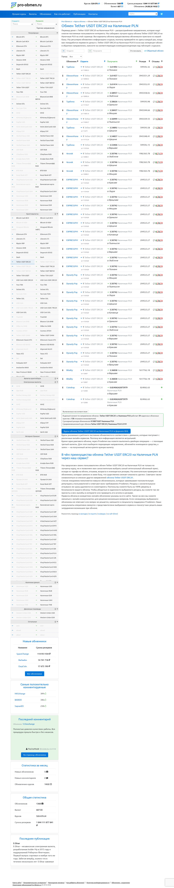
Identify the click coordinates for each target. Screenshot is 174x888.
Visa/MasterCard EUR (24, 495)
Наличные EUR (22, 205)
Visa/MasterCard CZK (24, 558)
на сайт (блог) (112, 514)
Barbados (22, 660)
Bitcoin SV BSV (21, 222)
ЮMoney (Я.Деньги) (23, 117)
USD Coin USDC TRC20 (24, 308)
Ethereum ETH (21, 46)
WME (18, 386)
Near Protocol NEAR (23, 372)
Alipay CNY (20, 131)
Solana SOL (20, 104)
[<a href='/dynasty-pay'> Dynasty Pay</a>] (62, 275)
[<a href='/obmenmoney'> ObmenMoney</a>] (62, 76)
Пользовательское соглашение (34, 882)
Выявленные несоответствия (75, 412)
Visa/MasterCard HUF (24, 539)
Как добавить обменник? (75, 882)
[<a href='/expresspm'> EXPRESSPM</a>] (62, 180)
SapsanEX (19, 706)
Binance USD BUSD (23, 344)
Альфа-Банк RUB (22, 159)
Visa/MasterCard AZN (24, 576)
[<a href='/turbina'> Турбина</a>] (62, 67)
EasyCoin (23, 666)
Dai (17, 358)
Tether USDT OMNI (23, 335)
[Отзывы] (162, 387)
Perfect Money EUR (23, 400)
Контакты (93, 14)
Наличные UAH (22, 210)
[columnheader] (63, 61)
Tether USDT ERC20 (23, 74)
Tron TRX (19, 92)
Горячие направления (46, 28)
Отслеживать (135, 51)
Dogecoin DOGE (22, 64)
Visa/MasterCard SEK (24, 549)
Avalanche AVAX (22, 367)
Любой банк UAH (23, 145)
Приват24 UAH (22, 479)
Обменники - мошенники (121, 882)
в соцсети (93, 514)
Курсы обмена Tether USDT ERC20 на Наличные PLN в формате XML (96, 431)
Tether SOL (20, 298)
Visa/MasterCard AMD (24, 530)
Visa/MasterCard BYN (24, 526)
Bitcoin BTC (20, 37)
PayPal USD (20, 122)
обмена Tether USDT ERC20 (120, 477)
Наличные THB (22, 605)
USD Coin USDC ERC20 (24, 280)
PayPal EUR (20, 427)
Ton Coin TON (21, 108)
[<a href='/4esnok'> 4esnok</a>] (62, 153)
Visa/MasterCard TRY (24, 544)
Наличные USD (22, 196)
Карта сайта (17, 882)
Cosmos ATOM (21, 331)
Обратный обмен (155, 51)
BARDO (18, 700)
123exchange (29, 724)
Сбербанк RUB (22, 154)
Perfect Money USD (23, 395)
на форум (102, 514)
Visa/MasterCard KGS (24, 562)
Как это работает (62, 14)
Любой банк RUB (23, 140)
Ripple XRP (20, 55)
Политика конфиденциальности (97, 882)
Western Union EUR (23, 617)
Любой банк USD (23, 136)
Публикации (79, 14)
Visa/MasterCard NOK (24, 567)
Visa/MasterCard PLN (24, 553)
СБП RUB (19, 150)
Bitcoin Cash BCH (22, 41)
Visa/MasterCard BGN (24, 572)
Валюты (33, 14)
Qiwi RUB (19, 391)
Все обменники (34, 674)
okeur (18, 635)
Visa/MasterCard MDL (24, 535)
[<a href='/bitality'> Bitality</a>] (62, 370)
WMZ (18, 113)
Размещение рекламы (56, 882)
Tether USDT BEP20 (23, 83)
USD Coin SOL (21, 312)
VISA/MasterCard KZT (24, 521)
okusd (18, 630)
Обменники (45, 14)
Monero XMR (21, 60)
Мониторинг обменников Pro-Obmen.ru (27, 885)
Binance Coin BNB (22, 321)
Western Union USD (23, 613)
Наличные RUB (22, 200)
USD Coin (19, 303)
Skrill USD (20, 432)
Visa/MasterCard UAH (24, 191)
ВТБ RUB (19, 170)
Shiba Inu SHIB (21, 326)
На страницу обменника (34, 755)
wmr (18, 626)
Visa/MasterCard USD (24, 180)
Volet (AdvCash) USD (24, 127)
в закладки (83, 514)
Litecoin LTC (20, 51)
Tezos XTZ (20, 354)
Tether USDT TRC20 (23, 78)
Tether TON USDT (22, 87)
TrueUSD (19, 317)
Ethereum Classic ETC (24, 340)
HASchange (20, 693)
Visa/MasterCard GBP (24, 512)
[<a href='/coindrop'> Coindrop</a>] (62, 387)
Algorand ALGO (22, 349)
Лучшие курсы (19, 14)
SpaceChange (23, 654)
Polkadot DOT (21, 363)
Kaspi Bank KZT (22, 175)
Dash (18, 69)
